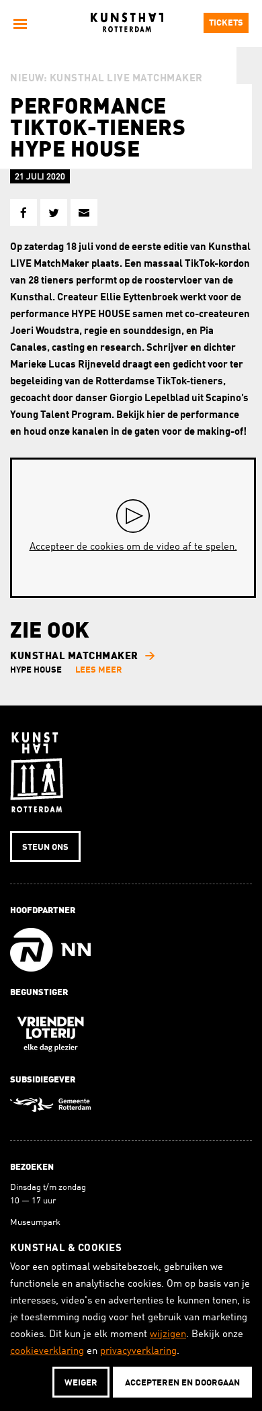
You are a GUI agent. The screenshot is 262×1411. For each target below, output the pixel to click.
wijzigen (168, 1335)
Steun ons (45, 847)
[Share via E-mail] (84, 212)
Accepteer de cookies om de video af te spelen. (133, 547)
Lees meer (98, 670)
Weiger (80, 1383)
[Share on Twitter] (53, 212)
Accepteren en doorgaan (182, 1383)
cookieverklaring (47, 1351)
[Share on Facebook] (23, 212)
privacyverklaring (138, 1351)
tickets (226, 23)
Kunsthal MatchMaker (74, 657)
